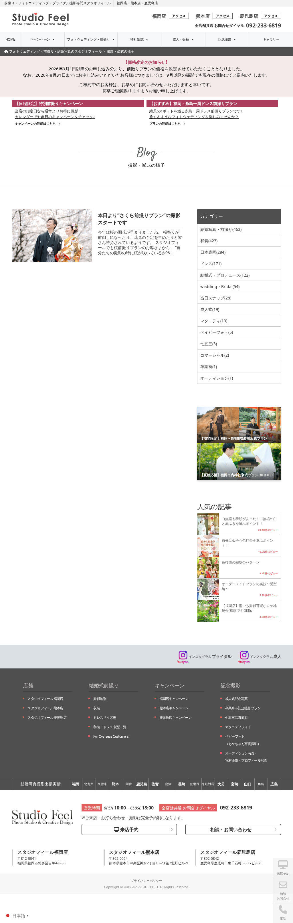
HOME (10, 39)
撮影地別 (99, 698)
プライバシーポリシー (146, 880)
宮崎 (234, 784)
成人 (265, 656)
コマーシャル (214, 355)
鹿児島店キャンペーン (175, 717)
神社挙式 (136, 39)
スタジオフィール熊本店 (45, 708)
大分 (221, 784)
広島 (274, 784)
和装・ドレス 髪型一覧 (109, 726)
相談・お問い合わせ (230, 829)
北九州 (89, 784)
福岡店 (122, 3)
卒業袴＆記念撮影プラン (243, 708)
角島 (261, 784)
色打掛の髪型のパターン (241, 562)
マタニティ (213, 320)
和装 (208, 240)
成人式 (209, 309)
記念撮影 (224, 39)
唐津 (168, 784)
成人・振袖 (181, 39)
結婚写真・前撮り (220, 229)
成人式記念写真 (236, 698)
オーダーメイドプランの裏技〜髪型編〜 (249, 586)
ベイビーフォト (216, 332)
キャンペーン (40, 39)
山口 (248, 784)
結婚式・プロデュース (225, 275)
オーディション (216, 378)
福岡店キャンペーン (174, 698)
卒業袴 (208, 366)
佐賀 (155, 784)
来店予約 (128, 829)
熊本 (115, 784)
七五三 (208, 343)
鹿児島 (141, 784)
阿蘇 (129, 784)
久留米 (102, 784)
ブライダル (210, 656)
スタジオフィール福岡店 (45, 698)
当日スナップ (215, 298)
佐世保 (194, 784)
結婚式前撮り (103, 685)
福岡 (76, 784)
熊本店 (135, 3)
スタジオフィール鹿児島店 (46, 717)
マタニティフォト (238, 726)
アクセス (179, 15)
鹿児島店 (151, 3)
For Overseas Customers (110, 736)
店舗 (28, 685)
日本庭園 (212, 252)
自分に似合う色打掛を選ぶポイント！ (247, 542)
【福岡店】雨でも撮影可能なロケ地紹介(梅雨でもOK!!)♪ (249, 608)
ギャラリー (271, 39)
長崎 (181, 784)
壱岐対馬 (208, 784)
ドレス (210, 263)
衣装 (96, 708)
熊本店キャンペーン (174, 708)
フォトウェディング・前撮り (88, 39)
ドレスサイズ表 (104, 717)
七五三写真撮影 (236, 717)
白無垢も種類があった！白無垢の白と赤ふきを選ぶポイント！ (249, 521)
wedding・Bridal (219, 286)
